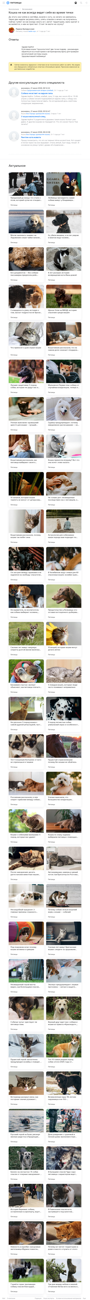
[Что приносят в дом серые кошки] (26, 339)
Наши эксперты (48, 1298)
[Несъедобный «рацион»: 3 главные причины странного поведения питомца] (26, 901)
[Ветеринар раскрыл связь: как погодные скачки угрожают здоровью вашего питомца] (26, 1089)
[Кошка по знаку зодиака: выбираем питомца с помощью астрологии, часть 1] (63, 826)
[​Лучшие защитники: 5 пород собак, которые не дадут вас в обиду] (26, 377)
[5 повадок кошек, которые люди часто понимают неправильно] (63, 676)
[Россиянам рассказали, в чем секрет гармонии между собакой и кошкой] (26, 789)
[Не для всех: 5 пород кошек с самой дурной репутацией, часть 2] (26, 714)
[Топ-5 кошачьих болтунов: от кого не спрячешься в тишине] (26, 751)
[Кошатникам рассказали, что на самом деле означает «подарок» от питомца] (63, 339)
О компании (11, 1298)
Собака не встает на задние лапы (37, 93)
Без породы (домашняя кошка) (38, 113)
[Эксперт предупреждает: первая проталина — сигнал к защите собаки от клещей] (63, 976)
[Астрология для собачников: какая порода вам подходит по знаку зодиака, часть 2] (63, 527)
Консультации (14, 9)
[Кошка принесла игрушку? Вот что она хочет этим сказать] (63, 452)
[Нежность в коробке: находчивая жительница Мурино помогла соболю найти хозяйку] (26, 1238)
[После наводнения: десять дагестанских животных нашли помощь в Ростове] (26, 864)
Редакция (38, 1298)
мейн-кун (32, 31)
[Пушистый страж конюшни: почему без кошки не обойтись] (63, 751)
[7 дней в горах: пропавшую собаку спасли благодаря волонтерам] (26, 1276)
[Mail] (8, 3)
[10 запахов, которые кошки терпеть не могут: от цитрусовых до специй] (26, 489)
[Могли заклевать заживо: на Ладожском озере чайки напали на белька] (26, 227)
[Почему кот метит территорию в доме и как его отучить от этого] (63, 1238)
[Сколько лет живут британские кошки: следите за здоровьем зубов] (63, 939)
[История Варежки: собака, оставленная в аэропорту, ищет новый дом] (26, 1201)
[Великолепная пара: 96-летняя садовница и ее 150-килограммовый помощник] (63, 1089)
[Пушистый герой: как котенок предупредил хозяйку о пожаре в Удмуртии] (26, 1051)
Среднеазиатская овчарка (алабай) (40, 90)
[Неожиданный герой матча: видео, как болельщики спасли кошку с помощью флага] (26, 976)
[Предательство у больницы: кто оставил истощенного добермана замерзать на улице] (63, 602)
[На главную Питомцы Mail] (15, 3)
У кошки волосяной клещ (33, 117)
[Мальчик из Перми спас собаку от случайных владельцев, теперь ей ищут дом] (63, 377)
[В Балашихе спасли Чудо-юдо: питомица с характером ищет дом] (63, 1164)
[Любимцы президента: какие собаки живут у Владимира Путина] (63, 189)
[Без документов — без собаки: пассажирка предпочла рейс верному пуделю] (26, 264)
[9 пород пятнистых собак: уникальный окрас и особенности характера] (63, 714)
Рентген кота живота (31, 137)
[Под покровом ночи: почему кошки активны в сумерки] (26, 939)
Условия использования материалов (68, 1298)
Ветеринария (27, 9)
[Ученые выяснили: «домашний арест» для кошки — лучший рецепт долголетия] (26, 414)
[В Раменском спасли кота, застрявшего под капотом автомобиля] (63, 1201)
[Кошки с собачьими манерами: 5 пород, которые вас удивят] (26, 826)
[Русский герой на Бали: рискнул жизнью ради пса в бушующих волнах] (26, 1126)
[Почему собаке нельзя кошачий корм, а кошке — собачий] (63, 901)
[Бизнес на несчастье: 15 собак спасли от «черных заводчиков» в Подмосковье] (26, 1164)
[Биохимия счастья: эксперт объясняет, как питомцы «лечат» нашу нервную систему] (26, 676)
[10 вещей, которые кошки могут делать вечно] (63, 639)
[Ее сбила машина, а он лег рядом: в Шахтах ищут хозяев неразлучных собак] (63, 227)
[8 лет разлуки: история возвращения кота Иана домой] (63, 264)
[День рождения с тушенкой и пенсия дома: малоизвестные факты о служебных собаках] (63, 1126)
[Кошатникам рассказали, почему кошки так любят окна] (26, 527)
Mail (3, 1298)
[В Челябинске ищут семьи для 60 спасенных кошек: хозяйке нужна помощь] (63, 564)
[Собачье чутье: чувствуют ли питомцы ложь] (26, 1014)
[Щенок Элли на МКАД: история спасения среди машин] (63, 302)
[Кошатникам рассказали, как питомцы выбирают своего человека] (26, 452)
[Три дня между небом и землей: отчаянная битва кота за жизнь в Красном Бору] (63, 1276)
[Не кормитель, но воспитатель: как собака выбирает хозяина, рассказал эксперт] (26, 602)
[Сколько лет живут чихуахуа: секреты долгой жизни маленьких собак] (26, 639)
